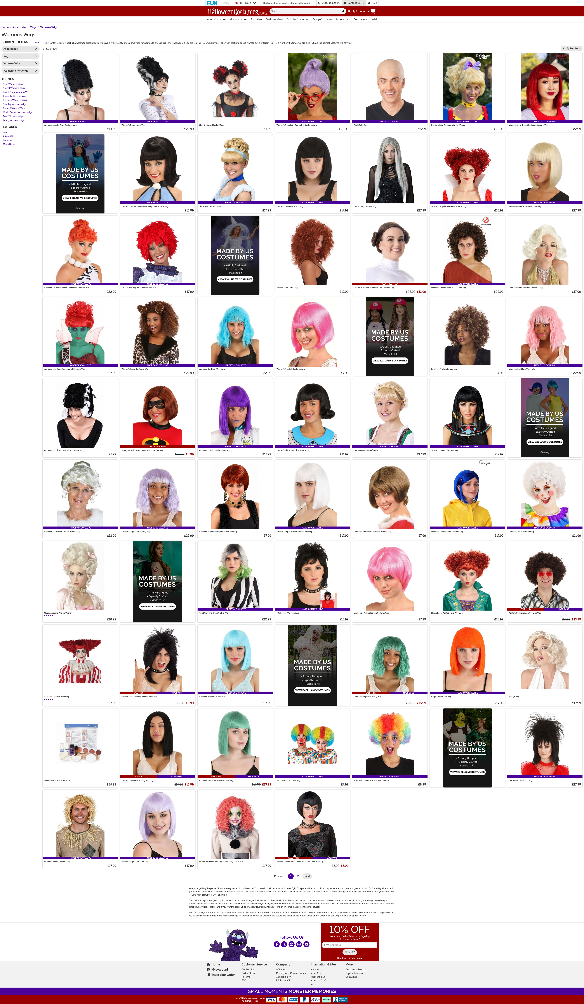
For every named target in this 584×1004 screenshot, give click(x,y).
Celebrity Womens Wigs (15, 96)
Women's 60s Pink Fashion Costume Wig (371, 613)
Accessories (343, 19)
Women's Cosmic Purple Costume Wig (215, 450)
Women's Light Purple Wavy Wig (136, 532)
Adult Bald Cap (360, 125)
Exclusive (256, 19)
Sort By (570, 48)
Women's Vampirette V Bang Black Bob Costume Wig (299, 862)
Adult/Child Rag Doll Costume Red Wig (139, 288)
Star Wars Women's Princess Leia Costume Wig (374, 288)
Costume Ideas (274, 19)
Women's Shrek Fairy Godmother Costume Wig (296, 125)
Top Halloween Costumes (354, 975)
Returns (246, 976)
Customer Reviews (356, 969)
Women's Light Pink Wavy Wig (522, 369)
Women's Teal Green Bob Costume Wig (216, 780)
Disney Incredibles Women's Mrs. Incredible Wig (142, 450)
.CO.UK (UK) (246, 3)
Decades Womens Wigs (15, 100)
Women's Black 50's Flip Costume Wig (293, 450)
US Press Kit (283, 980)
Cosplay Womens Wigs (14, 104)
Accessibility (283, 976)
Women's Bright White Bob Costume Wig (294, 532)
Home (215, 964)
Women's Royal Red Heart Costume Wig (448, 206)
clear (37, 42)
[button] (358, 11)
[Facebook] (277, 944)
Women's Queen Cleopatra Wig (445, 450)
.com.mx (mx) (318, 980)
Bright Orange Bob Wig (441, 697)
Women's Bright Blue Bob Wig (212, 697)
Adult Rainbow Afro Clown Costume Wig (371, 780)
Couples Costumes (298, 19)
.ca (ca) (315, 969)
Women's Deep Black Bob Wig (289, 206)
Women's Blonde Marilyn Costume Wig (526, 288)
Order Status (249, 973)
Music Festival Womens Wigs (17, 112)
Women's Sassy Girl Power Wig (135, 369)
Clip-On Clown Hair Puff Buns (211, 125)
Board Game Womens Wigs (16, 92)
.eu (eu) (315, 984)
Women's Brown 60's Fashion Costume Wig (372, 532)
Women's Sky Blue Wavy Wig (212, 369)
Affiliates (281, 969)
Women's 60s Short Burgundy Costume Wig (218, 532)
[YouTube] (306, 944)
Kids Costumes (238, 19)
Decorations (360, 19)
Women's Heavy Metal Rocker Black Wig (139, 697)
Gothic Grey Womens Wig (365, 206)
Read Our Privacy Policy (349, 958)
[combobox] (304, 11)
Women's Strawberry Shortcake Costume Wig (528, 125)
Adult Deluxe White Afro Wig (521, 532)
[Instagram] (299, 944)
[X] (284, 944)
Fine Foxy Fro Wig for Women (444, 369)
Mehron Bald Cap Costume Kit (57, 780)
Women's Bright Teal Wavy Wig (367, 697)
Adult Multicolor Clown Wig (288, 780)
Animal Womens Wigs (14, 88)
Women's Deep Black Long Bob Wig (137, 780)
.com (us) (316, 973)
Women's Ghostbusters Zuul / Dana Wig (448, 288)
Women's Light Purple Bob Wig (135, 862)
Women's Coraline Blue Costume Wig (447, 532)
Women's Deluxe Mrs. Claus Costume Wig (62, 532)
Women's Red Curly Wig (287, 288)
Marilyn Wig (514, 697)
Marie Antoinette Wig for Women (58, 613)
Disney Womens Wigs (14, 108)
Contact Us (354, 3)
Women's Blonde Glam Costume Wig (525, 206)
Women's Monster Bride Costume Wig (60, 125)
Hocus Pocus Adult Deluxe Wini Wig (447, 613)
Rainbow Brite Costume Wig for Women (448, 125)
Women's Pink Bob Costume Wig (290, 369)
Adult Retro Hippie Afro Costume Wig (525, 613)
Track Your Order (223, 975)
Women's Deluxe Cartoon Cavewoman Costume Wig (66, 288)
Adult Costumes (216, 19)
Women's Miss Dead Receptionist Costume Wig (64, 369)
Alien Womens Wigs (13, 84)
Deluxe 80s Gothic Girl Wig (520, 780)
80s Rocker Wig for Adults (287, 613)
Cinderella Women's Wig (210, 206)
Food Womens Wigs (13, 116)
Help (374, 3)
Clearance (8, 136)
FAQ (244, 980)
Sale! (374, 19)
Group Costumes (322, 19)
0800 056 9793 (331, 3)
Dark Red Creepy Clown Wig (56, 697)
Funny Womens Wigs (13, 120)
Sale (5, 132)
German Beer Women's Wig (366, 450)
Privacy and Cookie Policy (291, 973)
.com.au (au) (318, 976)
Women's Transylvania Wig (133, 125)
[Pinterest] (292, 944)
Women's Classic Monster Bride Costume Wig (63, 450)
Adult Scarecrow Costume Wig (57, 862)
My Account (219, 969)
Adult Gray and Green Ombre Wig (213, 613)
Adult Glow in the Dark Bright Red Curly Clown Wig (221, 862)
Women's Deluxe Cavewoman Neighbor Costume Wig (145, 206)
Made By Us (9, 144)
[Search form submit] (343, 11)
